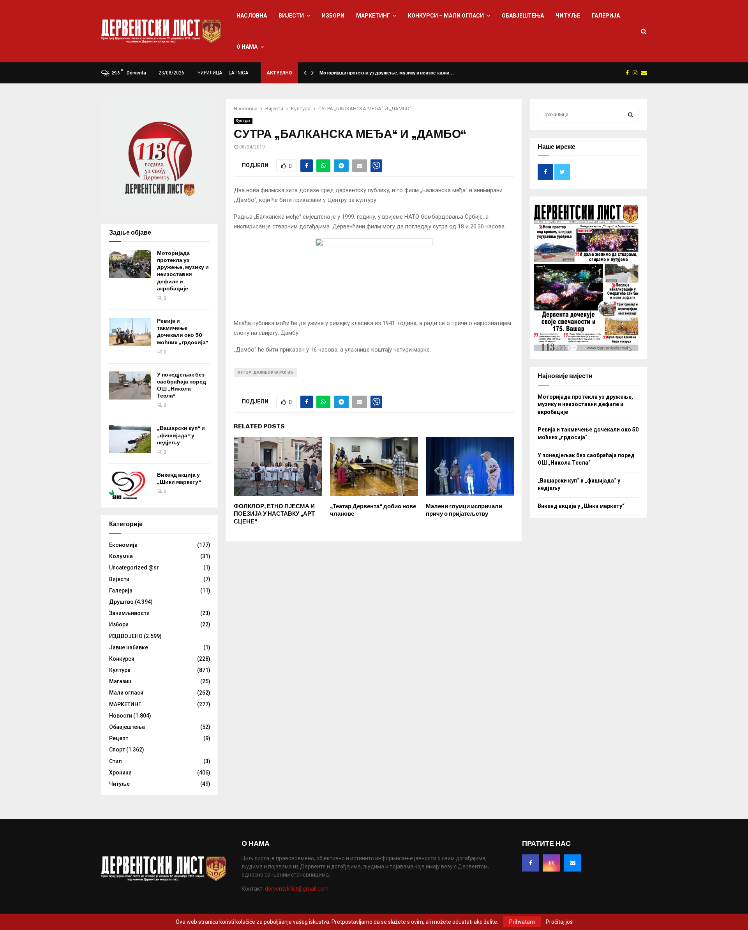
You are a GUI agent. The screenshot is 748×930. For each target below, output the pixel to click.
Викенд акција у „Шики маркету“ (179, 478)
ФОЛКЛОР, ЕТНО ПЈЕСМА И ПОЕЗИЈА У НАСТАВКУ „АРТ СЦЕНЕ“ (274, 514)
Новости (120, 716)
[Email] (572, 863)
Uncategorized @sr (134, 567)
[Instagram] (551, 863)
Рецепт (118, 738)
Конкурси (121, 659)
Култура (243, 120)
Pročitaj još (559, 922)
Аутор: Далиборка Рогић (265, 372)
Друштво (121, 602)
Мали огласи (126, 693)
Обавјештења (523, 15)
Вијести (291, 15)
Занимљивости (129, 613)
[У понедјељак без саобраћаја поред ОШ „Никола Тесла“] (130, 385)
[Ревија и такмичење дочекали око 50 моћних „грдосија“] (130, 332)
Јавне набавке (128, 647)
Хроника (120, 772)
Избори (333, 15)
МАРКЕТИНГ (373, 15)
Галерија (606, 15)
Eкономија (123, 545)
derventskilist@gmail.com (296, 889)
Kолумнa (121, 556)
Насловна (251, 15)
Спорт (117, 749)
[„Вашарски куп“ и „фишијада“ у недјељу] (130, 439)
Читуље (568, 15)
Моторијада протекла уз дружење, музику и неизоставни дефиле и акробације (183, 271)
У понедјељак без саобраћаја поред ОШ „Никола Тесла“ (181, 385)
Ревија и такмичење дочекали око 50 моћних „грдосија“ (182, 332)
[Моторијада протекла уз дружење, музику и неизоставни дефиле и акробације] (130, 264)
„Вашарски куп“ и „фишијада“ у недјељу (181, 435)
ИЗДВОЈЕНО (126, 636)
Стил (115, 761)
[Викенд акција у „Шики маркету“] (130, 486)
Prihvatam (522, 922)
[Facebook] (530, 863)
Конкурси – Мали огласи (446, 15)
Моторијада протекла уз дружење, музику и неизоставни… (386, 73)
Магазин (120, 681)
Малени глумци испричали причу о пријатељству (464, 510)
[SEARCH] (630, 114)
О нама (247, 47)
